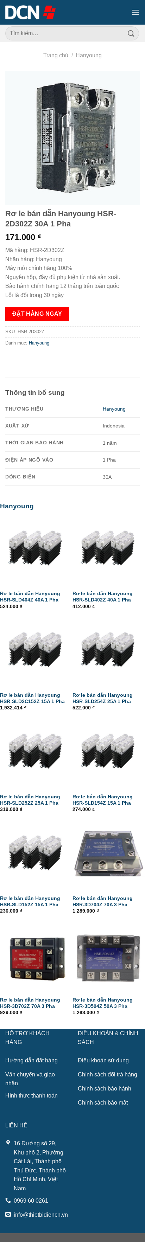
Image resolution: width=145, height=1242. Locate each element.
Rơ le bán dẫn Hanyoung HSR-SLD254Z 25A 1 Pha (102, 698)
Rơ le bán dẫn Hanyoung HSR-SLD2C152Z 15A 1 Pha (32, 698)
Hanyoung (89, 55)
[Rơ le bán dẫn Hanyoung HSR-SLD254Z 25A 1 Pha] (108, 652)
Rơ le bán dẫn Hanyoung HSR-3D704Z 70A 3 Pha (102, 901)
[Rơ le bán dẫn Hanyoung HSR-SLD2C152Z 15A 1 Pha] (36, 652)
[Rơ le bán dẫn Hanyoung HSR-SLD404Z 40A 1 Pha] (36, 550)
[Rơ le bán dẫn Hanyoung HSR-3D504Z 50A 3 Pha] (108, 956)
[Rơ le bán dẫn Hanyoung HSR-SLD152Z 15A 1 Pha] (36, 855)
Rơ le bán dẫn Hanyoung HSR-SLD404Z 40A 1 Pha (30, 597)
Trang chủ (55, 55)
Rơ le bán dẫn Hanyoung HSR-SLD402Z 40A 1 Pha (102, 597)
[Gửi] (131, 33)
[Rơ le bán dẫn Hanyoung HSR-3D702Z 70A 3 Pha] (36, 956)
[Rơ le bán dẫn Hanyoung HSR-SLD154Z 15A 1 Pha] (108, 753)
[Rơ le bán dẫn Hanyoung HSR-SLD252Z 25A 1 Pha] (36, 753)
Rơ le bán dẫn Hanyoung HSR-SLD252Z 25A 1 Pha (30, 800)
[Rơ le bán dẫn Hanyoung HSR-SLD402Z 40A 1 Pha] (108, 550)
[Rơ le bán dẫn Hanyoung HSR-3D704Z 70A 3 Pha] (108, 855)
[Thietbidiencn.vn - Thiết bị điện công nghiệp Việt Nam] (30, 12)
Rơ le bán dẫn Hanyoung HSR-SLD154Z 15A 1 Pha (102, 800)
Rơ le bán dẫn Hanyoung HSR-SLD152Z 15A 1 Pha (30, 901)
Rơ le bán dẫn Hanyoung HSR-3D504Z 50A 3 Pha (102, 1003)
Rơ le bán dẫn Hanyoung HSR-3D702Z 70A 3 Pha (30, 1003)
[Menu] (135, 12)
